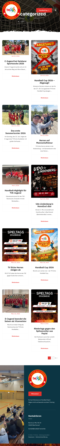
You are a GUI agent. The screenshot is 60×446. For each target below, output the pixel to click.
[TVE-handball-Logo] (11, 2)
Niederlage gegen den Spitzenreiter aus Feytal (44, 331)
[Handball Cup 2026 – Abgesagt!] (44, 41)
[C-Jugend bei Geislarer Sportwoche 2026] (15, 41)
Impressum (31, 437)
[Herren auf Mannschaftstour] (44, 106)
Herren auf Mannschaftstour (44, 141)
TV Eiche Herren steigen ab (15, 268)
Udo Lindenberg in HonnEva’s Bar (44, 205)
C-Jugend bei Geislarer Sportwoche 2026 (16, 62)
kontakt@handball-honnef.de (36, 429)
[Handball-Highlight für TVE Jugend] (15, 166)
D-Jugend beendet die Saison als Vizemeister (15, 320)
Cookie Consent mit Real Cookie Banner (11, 445)
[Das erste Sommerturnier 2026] (15, 106)
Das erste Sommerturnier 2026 (15, 131)
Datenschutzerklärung (41, 437)
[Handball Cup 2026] (44, 229)
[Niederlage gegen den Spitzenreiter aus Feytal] (44, 290)
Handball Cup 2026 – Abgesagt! (44, 81)
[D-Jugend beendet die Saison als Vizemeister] (15, 290)
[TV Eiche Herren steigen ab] (15, 229)
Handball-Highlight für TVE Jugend (15, 191)
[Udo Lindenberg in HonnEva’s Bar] (44, 166)
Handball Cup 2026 (44, 267)
